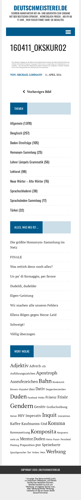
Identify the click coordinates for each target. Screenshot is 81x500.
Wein (42, 452)
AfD (44, 366)
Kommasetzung (20, 432)
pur (38, 445)
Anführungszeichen (22, 373)
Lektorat (15, 171)
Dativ (40, 388)
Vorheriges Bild (39, 91)
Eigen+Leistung (21, 295)
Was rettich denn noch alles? (31, 266)
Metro (49, 439)
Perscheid (66, 439)
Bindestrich (58, 382)
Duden (18, 396)
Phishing (14, 445)
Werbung (56, 451)
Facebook (32, 397)
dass (32, 389)
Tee (29, 452)
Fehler (41, 397)
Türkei (14, 210)
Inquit (49, 414)
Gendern (21, 406)
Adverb (35, 366)
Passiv (56, 439)
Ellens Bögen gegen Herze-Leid (33, 314)
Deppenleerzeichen (56, 389)
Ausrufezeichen (24, 381)
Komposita (43, 431)
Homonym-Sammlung (23, 152)
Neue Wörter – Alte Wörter (26, 181)
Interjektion (64, 416)
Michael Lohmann (29, 74)
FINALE (16, 257)
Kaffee (15, 423)
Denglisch (16, 132)
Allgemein (16, 123)
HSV (21, 415)
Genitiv (40, 406)
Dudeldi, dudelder (23, 286)
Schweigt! (17, 324)
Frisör (63, 397)
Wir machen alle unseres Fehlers (34, 305)
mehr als (14, 439)
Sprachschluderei (20, 190)
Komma (56, 423)
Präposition (27, 445)
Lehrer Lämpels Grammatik (26, 161)
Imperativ (33, 415)
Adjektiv (19, 365)
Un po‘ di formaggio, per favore (33, 276)
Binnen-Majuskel (19, 389)
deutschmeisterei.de (49, 469)
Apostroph (46, 373)
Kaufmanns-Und (34, 423)
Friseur (51, 397)
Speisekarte (51, 445)
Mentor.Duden (32, 438)
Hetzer (13, 416)
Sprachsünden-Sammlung (25, 200)
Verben (35, 452)
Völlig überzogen (22, 334)
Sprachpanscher (18, 452)
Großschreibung (57, 407)
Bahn (45, 381)
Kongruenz (62, 432)
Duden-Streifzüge (20, 142)
